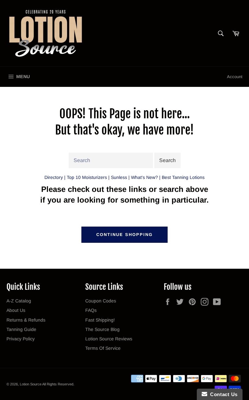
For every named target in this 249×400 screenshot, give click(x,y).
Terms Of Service (103, 348)
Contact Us (222, 394)
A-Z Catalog (18, 300)
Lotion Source (31, 384)
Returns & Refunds (25, 320)
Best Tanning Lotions (183, 177)
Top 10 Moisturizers (87, 177)
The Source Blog (102, 329)
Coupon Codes (100, 300)
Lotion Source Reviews (108, 338)
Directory (53, 177)
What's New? (144, 177)
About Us (15, 310)
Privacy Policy (20, 338)
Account (235, 76)
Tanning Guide (21, 329)
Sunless (119, 177)
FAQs (91, 310)
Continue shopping (124, 234)
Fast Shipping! (100, 320)
